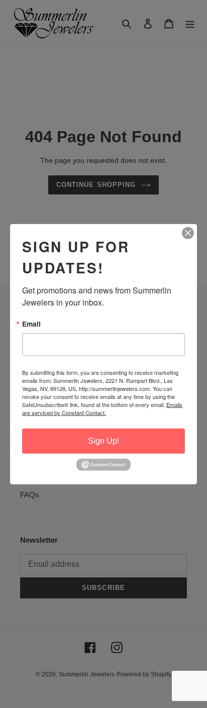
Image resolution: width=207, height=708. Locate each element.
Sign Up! (103, 441)
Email (31, 323)
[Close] (188, 233)
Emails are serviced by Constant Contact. (102, 408)
